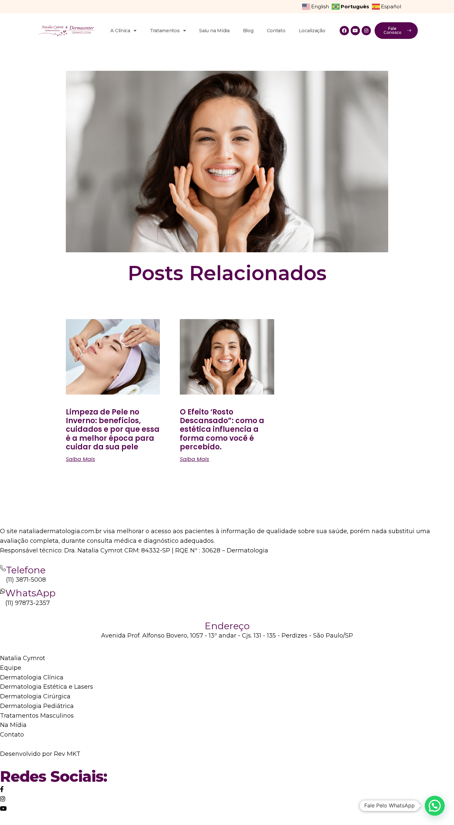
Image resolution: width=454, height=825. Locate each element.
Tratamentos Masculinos (37, 715)
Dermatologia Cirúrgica (35, 696)
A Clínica (120, 31)
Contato (276, 31)
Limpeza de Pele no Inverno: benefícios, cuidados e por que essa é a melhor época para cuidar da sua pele (113, 429)
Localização (312, 31)
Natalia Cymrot (22, 658)
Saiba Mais (80, 459)
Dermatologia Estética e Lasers (46, 686)
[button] (435, 806)
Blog (248, 31)
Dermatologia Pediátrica (37, 706)
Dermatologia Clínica (31, 677)
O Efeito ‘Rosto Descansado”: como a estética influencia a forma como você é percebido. (222, 429)
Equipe (10, 667)
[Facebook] (344, 30)
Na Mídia (13, 725)
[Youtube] (355, 30)
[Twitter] (2, 789)
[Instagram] (366, 30)
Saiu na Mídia (214, 31)
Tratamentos (165, 31)
